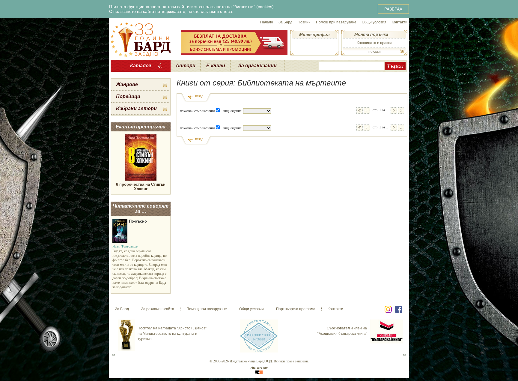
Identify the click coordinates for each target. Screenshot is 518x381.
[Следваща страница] (394, 110)
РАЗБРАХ (393, 9)
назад (199, 96)
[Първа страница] (359, 110)
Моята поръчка (371, 34)
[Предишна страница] (367, 110)
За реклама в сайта (157, 309)
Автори (185, 65)
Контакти (399, 22)
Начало (266, 22)
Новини (304, 22)
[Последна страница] (401, 110)
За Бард (285, 22)
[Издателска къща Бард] (141, 39)
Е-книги (215, 65)
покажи (374, 52)
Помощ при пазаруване (336, 22)
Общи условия (374, 22)
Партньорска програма (295, 309)
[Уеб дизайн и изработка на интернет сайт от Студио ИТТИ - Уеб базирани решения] (259, 370)
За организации (257, 65)
